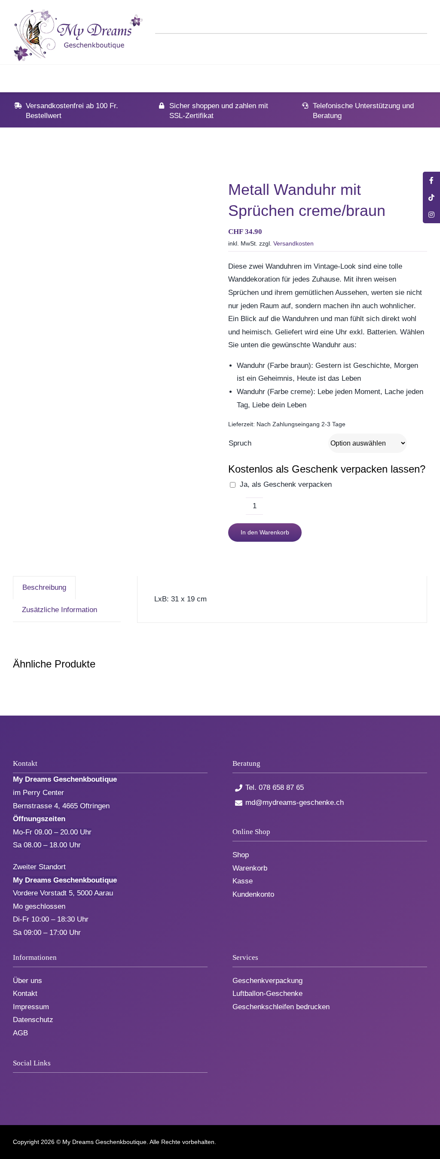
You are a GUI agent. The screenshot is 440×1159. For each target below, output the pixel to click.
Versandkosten (293, 243)
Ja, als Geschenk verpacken (286, 484)
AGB (20, 1033)
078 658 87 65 (281, 787)
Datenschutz (33, 1020)
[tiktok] (30, 1082)
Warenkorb (249, 868)
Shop (240, 855)
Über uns (27, 981)
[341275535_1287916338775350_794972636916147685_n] (112, 277)
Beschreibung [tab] (44, 587)
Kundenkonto (253, 894)
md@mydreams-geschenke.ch (294, 802)
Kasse (242, 881)
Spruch (240, 443)
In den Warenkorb (265, 532)
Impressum (31, 1007)
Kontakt (25, 993)
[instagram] (44, 1082)
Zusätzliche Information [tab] (59, 610)
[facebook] (15, 1082)
